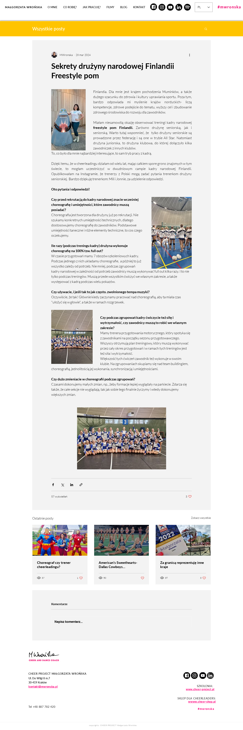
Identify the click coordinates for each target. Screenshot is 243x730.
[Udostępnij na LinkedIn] (71, 484)
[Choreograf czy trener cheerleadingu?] (59, 540)
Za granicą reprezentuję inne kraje (182, 564)
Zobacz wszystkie (201, 517)
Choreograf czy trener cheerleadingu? (54, 564)
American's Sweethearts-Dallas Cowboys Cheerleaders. (118, 564)
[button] (206, 28)
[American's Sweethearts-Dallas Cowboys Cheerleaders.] (121, 540)
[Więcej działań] (189, 54)
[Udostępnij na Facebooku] (53, 484)
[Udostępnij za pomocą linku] (81, 484)
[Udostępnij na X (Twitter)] (62, 484)
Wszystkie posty (48, 28)
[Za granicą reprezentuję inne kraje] (183, 540)
